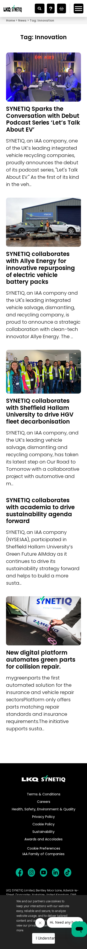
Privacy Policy (43, 816)
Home (10, 20)
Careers (43, 801)
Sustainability (43, 831)
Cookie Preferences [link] (43, 848)
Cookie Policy (43, 824)
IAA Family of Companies (43, 854)
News (22, 20)
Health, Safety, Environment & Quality (43, 809)
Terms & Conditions (43, 794)
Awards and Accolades (43, 839)
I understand (45, 938)
